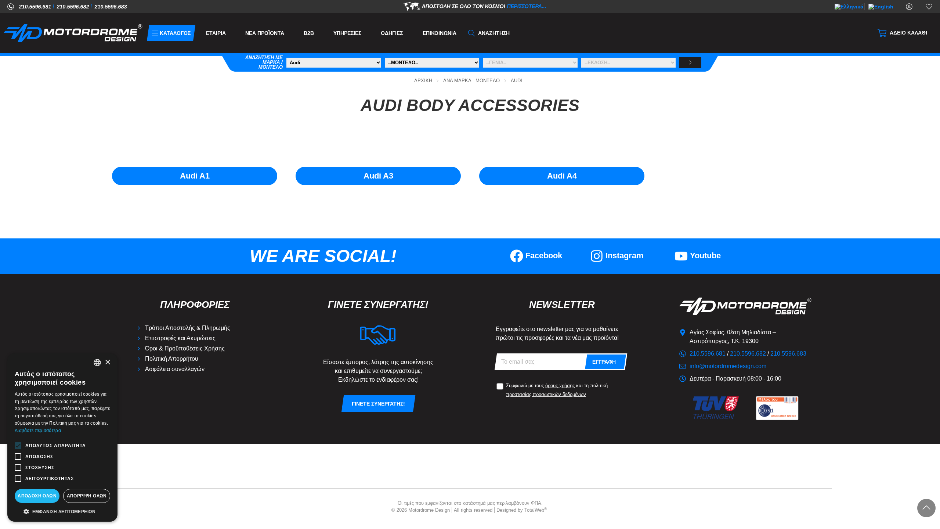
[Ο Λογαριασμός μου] (909, 6)
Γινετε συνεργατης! (378, 404)
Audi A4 (562, 175)
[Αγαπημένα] (928, 6)
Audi (516, 80)
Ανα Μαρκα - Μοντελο (471, 80)
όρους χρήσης (560, 385)
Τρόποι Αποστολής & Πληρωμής (187, 328)
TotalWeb (535, 510)
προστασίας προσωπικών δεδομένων (546, 394)
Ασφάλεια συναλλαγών (175, 369)
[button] (62, 511)
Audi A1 (195, 175)
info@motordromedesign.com (728, 366)
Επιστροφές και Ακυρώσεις (180, 338)
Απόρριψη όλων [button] (87, 496)
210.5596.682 (73, 7)
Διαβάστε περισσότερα (38, 430)
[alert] (62, 437)
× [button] (107, 362)
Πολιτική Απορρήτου (171, 359)
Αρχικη (423, 80)
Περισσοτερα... (527, 6)
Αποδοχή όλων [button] (37, 496)
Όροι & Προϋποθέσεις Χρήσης (185, 348)
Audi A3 (378, 175)
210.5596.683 (110, 7)
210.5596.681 (35, 7)
